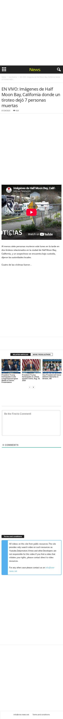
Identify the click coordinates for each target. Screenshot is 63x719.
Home (4, 77)
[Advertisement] (31, 32)
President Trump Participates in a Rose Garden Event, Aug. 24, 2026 (31, 377)
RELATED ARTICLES (20, 354)
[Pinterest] (19, 345)
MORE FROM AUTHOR (41, 354)
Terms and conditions (41, 714)
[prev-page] (29, 387)
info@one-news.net (21, 714)
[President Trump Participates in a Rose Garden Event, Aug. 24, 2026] (31, 366)
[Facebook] (5, 345)
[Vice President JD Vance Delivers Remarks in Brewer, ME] (52, 366)
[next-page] (33, 387)
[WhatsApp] (26, 345)
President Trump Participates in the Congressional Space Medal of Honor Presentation (10, 378)
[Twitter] (12, 345)
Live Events (13, 77)
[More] (33, 345)
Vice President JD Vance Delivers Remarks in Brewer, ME (52, 377)
